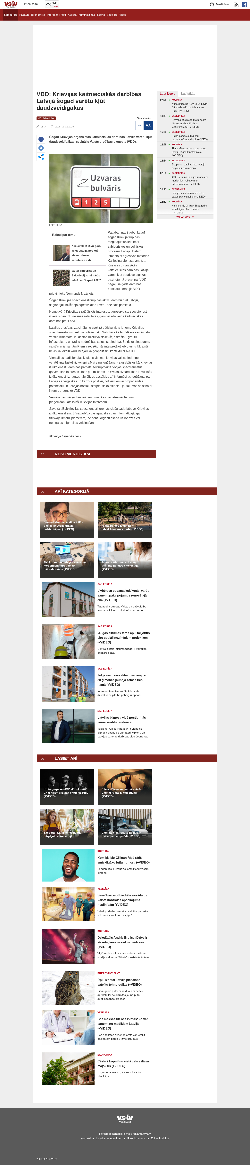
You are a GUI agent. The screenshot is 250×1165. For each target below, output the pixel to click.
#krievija (55, 436)
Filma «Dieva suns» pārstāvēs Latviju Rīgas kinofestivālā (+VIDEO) (122, 793)
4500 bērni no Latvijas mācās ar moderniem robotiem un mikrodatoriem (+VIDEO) (65, 565)
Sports (101, 14)
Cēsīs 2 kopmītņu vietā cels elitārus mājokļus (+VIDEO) (123, 1064)
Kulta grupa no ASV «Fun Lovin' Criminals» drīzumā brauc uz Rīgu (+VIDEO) (66, 793)
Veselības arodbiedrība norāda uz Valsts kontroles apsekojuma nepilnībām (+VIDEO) (122, 900)
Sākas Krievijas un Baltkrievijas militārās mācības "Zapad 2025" (86, 275)
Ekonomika (38, 14)
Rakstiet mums (136, 1138)
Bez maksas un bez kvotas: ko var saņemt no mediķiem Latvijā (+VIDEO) (122, 1023)
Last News (167, 93)
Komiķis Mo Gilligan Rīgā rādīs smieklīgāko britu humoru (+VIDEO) (123, 860)
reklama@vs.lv (142, 1133)
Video (122, 14)
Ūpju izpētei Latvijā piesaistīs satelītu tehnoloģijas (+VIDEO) (119, 982)
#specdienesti (71, 436)
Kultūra (72, 14)
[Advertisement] (125, 61)
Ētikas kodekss (160, 1138)
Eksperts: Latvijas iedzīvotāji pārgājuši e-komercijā (63, 834)
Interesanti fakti (56, 14)
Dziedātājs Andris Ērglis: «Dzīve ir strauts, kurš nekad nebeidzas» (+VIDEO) (122, 942)
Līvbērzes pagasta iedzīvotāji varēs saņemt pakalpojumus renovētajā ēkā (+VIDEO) (123, 595)
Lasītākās (188, 93)
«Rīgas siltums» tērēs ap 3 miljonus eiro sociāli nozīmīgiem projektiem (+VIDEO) (123, 637)
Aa (139, 125)
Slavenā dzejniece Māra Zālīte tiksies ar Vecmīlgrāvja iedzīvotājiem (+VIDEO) (63, 526)
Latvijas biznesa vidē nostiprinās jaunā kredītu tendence (121, 720)
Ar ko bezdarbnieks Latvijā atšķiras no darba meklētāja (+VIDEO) (120, 565)
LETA (43, 126)
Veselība (112, 14)
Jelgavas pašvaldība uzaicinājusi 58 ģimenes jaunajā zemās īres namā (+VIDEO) (121, 680)
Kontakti (86, 1138)
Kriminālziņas (87, 14)
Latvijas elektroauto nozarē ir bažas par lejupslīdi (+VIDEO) (121, 834)
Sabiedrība (10, 14)
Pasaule (24, 14)
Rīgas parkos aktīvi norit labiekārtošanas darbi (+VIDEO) (122, 527)
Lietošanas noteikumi (109, 1138)
